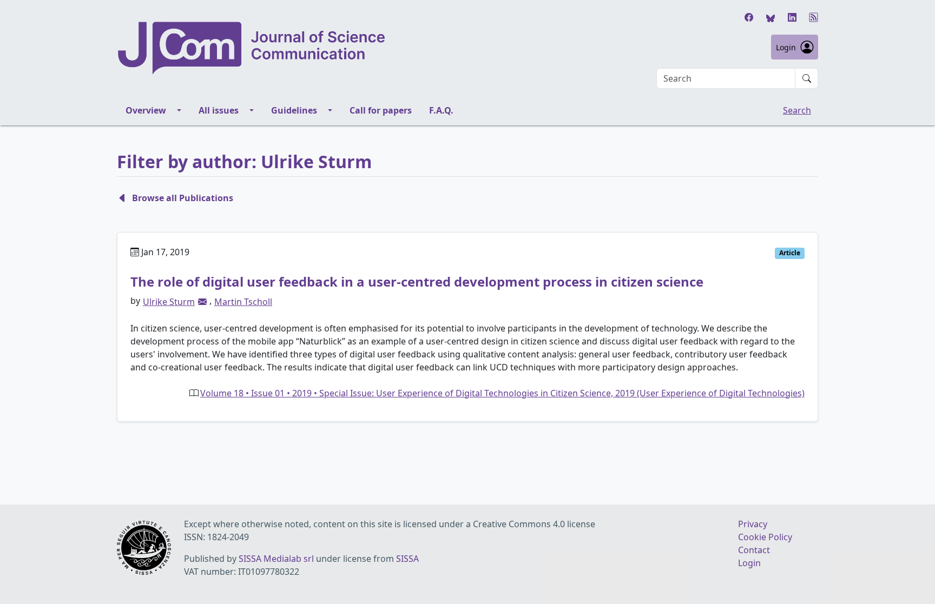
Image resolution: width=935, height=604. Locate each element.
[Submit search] (806, 78)
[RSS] (813, 17)
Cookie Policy (765, 537)
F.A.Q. (441, 110)
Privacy (752, 524)
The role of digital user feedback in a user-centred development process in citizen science (416, 281)
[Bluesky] (770, 17)
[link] (202, 302)
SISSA (407, 559)
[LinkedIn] (792, 17)
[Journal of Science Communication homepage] (252, 48)
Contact (754, 550)
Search (797, 110)
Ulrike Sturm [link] (169, 302)
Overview (146, 110)
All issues (219, 110)
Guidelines (294, 110)
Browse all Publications (182, 198)
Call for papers (381, 110)
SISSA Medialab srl (276, 559)
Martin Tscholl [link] (243, 302)
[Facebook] (749, 17)
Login (786, 47)
